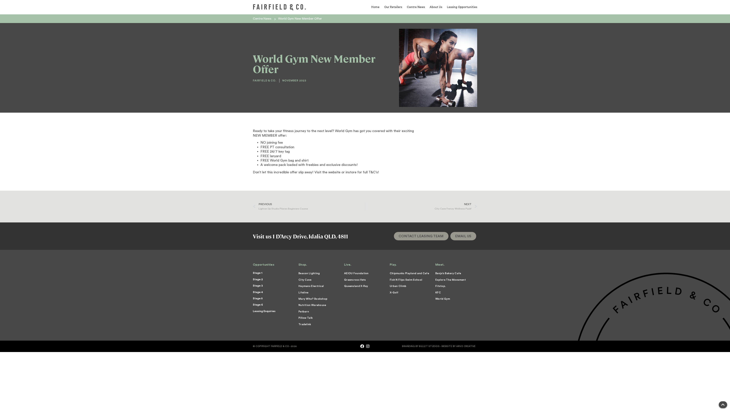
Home (375, 7)
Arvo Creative (466, 346)
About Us (436, 7)
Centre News (416, 7)
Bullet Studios (429, 346)
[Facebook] (362, 346)
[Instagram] (368, 346)
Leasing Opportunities (462, 7)
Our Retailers (393, 7)
